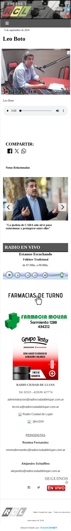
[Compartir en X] (16, 152)
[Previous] (9, 207)
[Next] (62, 207)
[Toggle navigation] (7, 23)
